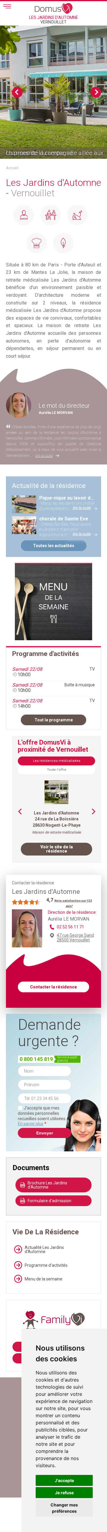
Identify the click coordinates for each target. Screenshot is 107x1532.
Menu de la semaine (43, 1279)
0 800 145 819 (36, 1059)
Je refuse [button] (64, 1492)
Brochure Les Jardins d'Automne (47, 1185)
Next (95, 92)
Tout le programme (53, 720)
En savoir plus (30, 1123)
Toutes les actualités (53, 545)
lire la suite (44, 455)
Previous (17, 92)
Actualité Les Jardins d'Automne (44, 1249)
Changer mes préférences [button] (64, 1508)
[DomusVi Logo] (53, 8)
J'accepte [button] (64, 1480)
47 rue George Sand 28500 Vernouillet (75, 937)
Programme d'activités (46, 1265)
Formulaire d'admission (49, 1200)
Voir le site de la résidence (56, 849)
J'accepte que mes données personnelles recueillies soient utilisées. (42, 1116)
